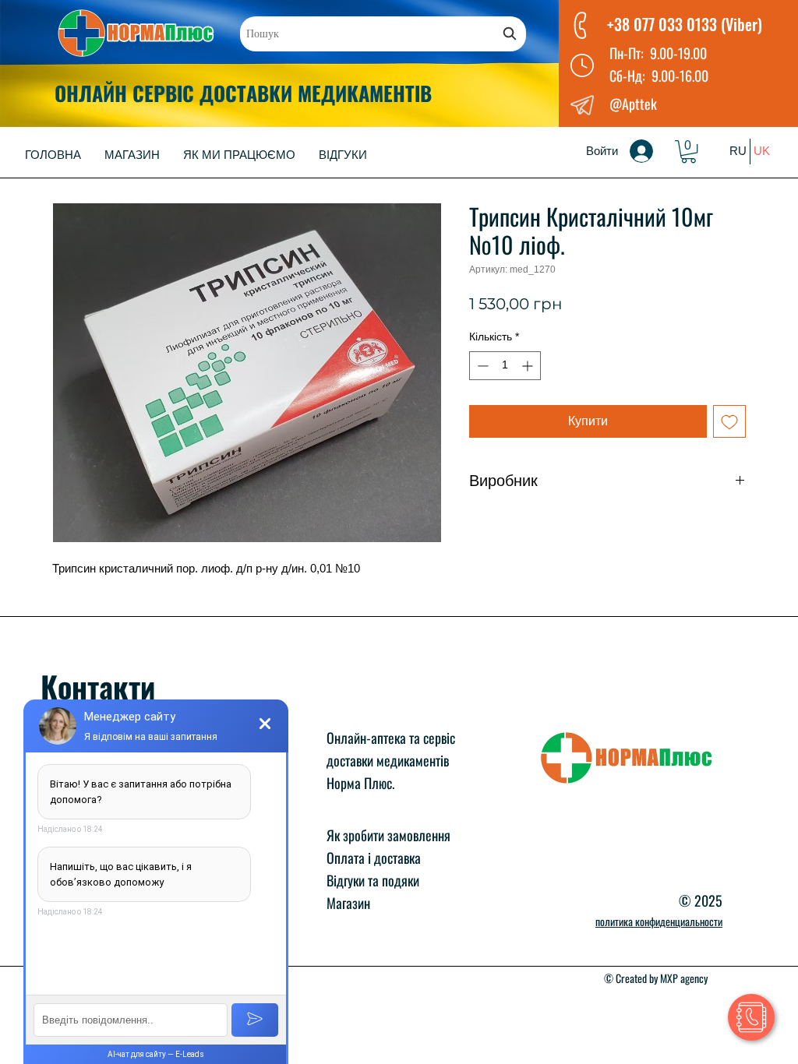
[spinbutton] (505, 365)
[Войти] (652, 151)
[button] (688, 151)
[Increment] (528, 365)
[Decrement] (481, 365)
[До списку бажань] (729, 421)
